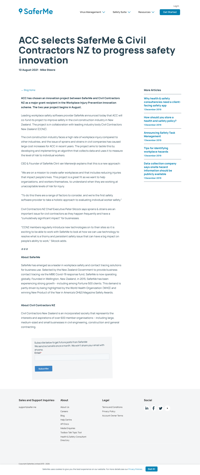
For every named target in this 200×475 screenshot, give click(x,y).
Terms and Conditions (112, 407)
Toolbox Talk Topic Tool (71, 432)
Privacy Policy (108, 411)
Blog (62, 415)
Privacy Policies (135, 469)
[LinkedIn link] (147, 408)
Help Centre (66, 419)
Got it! (151, 469)
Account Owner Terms (112, 415)
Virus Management (90, 12)
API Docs (64, 424)
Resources (144, 12)
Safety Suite (120, 12)
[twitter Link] (160, 408)
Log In (176, 6)
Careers (64, 411)
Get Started (170, 12)
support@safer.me (27, 407)
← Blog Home (28, 90)
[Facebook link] (154, 408)
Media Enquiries (67, 428)
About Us (64, 407)
